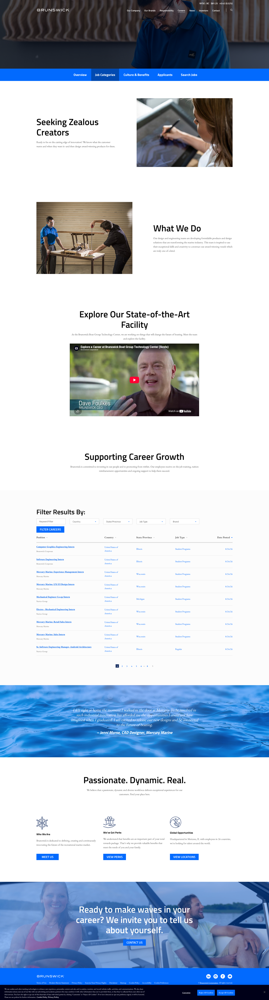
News (192, 10)
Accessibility (146, 983)
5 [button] (136, 666)
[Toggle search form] (231, 10)
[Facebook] (223, 977)
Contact (216, 10)
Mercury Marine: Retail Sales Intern (53, 621)
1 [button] (117, 666)
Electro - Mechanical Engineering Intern (55, 609)
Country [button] (109, 537)
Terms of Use (41, 983)
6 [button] (141, 666)
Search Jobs (189, 74)
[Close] (264, 992)
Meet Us (47, 857)
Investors (203, 10)
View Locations (184, 857)
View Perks (115, 857)
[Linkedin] (209, 977)
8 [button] (147, 666)
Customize (186, 992)
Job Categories (105, 74)
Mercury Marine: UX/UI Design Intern (55, 584)
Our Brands (150, 10)
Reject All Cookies (206, 992)
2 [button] (122, 666)
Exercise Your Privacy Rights (95, 983)
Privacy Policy (77, 983)
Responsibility (167, 10)
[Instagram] (216, 977)
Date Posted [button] (223, 537)
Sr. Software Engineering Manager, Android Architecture (63, 646)
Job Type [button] (180, 537)
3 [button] (126, 666)
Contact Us (134, 942)
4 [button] (131, 666)
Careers (181, 10)
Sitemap (123, 983)
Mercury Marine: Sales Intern (50, 634)
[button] (152, 666)
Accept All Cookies (226, 992)
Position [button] (41, 537)
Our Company (133, 10)
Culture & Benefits (136, 74)
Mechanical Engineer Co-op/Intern (53, 596)
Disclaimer (113, 983)
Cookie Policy (134, 983)
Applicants (165, 74)
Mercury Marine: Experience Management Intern (60, 571)
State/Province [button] (144, 537)
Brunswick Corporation (209, 983)
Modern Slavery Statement (59, 983)
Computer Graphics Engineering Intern (55, 546)
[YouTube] (230, 977)
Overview (80, 74)
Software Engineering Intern (50, 559)
